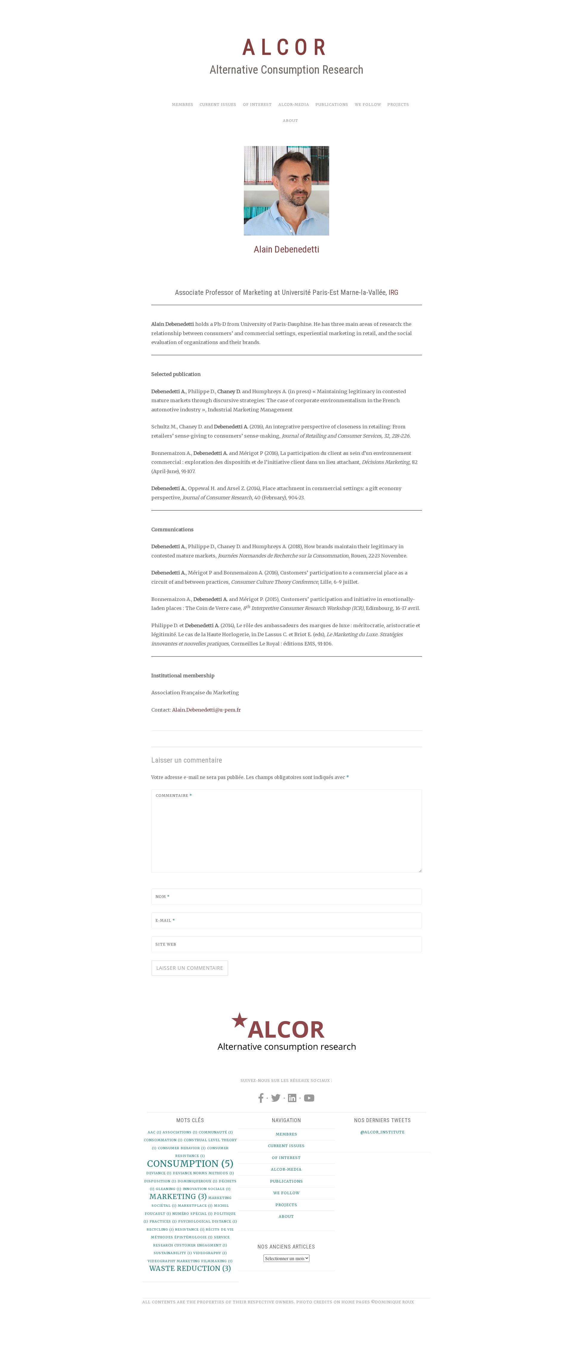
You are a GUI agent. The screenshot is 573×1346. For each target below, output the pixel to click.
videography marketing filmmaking (190, 1261)
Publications (331, 104)
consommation (163, 1140)
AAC (154, 1132)
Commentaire (174, 795)
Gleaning (168, 1189)
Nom (162, 896)
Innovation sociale (207, 1189)
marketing (178, 1196)
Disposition (160, 1181)
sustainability (173, 1253)
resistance (190, 1230)
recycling (160, 1230)
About (290, 120)
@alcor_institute (383, 1132)
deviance (159, 1173)
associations (180, 1132)
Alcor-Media (293, 104)
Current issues (218, 104)
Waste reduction (190, 1268)
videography (210, 1253)
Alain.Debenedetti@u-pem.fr (206, 710)
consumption (190, 1163)
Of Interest (257, 104)
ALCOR (286, 47)
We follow (368, 104)
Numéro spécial (192, 1214)
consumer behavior (182, 1148)
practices (163, 1221)
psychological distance (207, 1221)
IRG (392, 292)
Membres (182, 104)
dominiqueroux (198, 1181)
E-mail (165, 920)
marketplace (195, 1206)
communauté (216, 1132)
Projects (398, 104)
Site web (165, 944)
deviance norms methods (203, 1173)
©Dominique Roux (392, 1302)
